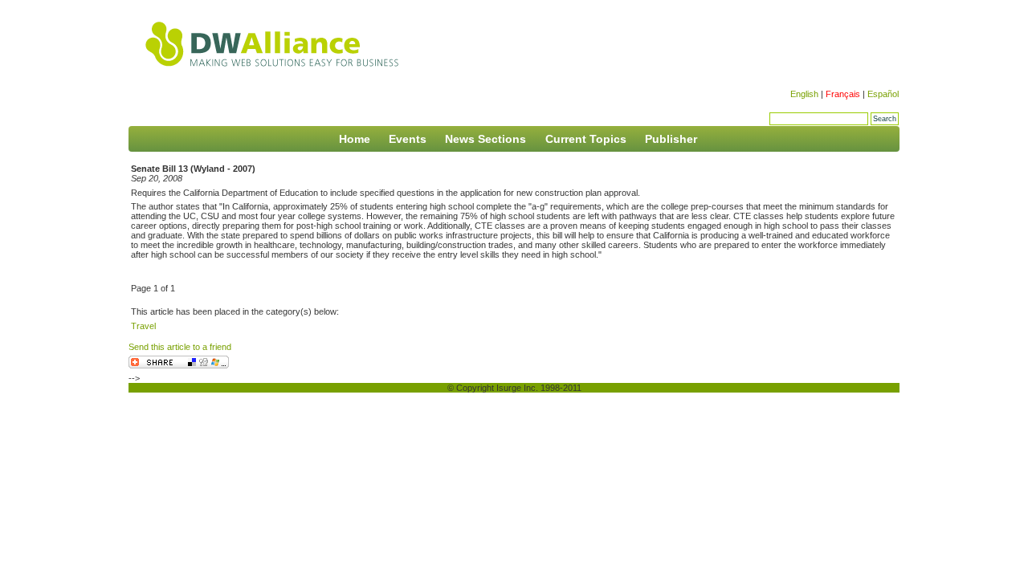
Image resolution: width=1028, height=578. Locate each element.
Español (883, 94)
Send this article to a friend (179, 347)
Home (354, 138)
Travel (143, 326)
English (804, 94)
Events (407, 138)
